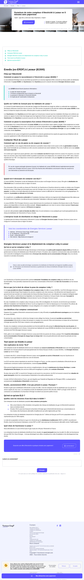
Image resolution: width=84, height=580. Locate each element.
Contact (31, 531)
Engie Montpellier (33, 572)
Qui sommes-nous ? (34, 527)
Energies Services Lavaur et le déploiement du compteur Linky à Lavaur (27, 55)
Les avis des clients (34, 534)
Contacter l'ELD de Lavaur (14, 53)
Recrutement (32, 536)
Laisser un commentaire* (10, 459)
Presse (31, 535)
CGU (31, 538)
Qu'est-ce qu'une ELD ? (14, 60)
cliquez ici (62, 473)
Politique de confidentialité (35, 540)
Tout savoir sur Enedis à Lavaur (16, 58)
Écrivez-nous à (37, 548)
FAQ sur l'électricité (12, 50)
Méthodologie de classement (36, 542)
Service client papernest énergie (37, 532)
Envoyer (42, 470)
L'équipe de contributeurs (35, 530)
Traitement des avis (34, 539)
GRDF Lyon (59, 572)
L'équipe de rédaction (34, 528)
